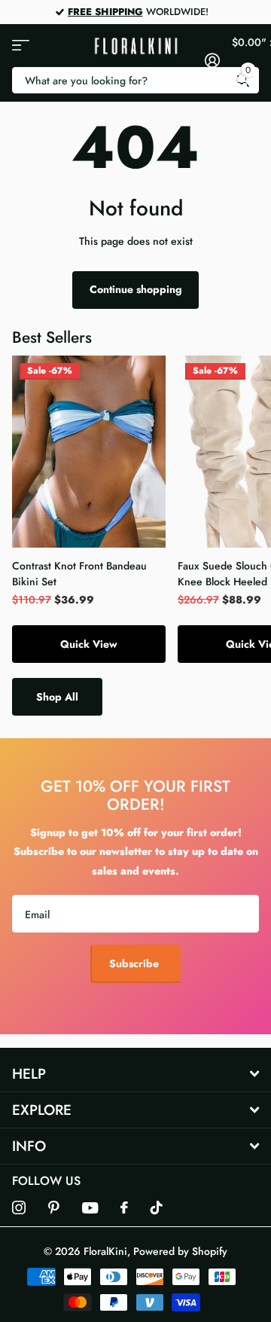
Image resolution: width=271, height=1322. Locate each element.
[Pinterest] (53, 1207)
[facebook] (124, 1207)
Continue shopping (136, 289)
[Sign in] (212, 60)
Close (135, 1074)
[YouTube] (90, 1208)
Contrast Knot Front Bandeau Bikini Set (79, 573)
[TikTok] (157, 1207)
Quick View (88, 644)
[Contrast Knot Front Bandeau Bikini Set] (89, 452)
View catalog (20, 45)
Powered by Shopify (180, 1251)
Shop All (57, 696)
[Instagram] (19, 1207)
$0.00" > (245, 56)
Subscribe (135, 963)
